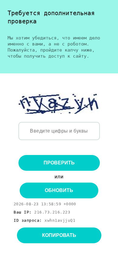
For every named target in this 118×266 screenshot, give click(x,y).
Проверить (59, 162)
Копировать (59, 235)
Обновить (59, 190)
